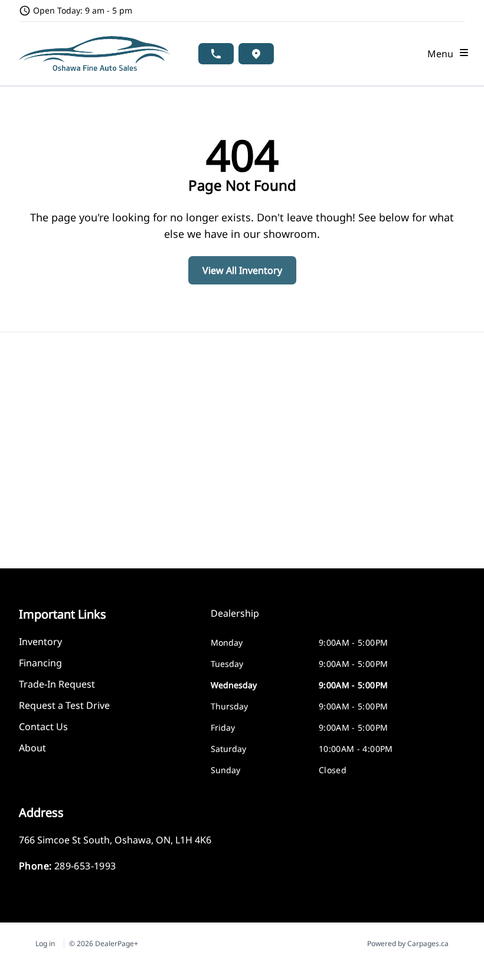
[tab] (235, 619)
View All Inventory (242, 270)
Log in (45, 943)
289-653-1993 (85, 865)
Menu (442, 53)
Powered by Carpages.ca (408, 943)
